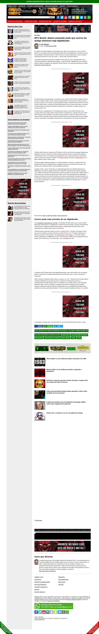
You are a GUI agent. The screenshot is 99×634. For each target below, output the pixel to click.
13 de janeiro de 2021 (50, 46)
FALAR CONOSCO (72, 6)
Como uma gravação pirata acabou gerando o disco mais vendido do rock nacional (66, 392)
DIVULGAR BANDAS (51, 6)
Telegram (74, 334)
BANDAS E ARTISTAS (75, 21)
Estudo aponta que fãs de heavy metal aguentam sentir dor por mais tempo (17, 123)
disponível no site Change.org (42, 65)
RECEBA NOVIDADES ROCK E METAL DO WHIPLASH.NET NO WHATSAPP (50, 1)
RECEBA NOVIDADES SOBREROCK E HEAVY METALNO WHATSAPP (5, 628)
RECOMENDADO (63, 579)
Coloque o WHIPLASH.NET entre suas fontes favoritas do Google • (69, 330)
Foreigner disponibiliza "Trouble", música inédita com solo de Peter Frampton (18, 127)
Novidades (37, 35)
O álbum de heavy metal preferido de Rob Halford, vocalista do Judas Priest (20, 60)
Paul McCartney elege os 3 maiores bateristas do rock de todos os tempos (21, 100)
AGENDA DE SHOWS (31, 21)
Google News (64, 338)
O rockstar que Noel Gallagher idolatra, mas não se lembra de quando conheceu (18, 134)
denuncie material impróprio (73, 599)
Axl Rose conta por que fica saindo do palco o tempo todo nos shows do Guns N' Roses (67, 381)
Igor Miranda (45, 44)
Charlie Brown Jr (79, 157)
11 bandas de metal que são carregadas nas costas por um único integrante (21, 42)
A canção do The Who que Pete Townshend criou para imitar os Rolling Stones (22, 112)
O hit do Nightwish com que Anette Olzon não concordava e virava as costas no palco (19, 170)
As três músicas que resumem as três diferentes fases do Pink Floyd (22, 77)
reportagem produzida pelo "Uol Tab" (47, 223)
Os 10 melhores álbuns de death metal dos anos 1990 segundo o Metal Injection (22, 48)
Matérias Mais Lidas (15, 26)
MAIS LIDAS (61, 582)
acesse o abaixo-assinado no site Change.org (54, 215)
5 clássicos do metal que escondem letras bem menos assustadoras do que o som (19, 159)
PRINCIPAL (61, 577)
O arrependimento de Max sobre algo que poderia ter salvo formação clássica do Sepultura (22, 207)
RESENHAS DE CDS (45, 21)
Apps (79, 338)
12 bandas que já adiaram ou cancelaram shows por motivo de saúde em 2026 (18, 152)
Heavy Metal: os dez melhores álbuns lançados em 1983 (66, 358)
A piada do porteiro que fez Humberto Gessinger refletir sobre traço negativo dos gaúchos (66, 403)
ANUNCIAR (22, 6)
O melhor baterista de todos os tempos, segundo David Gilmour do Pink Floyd (22, 31)
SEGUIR (62, 6)
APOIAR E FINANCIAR (40, 587)
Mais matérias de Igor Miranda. (47, 571)
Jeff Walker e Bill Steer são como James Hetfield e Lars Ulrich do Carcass (17, 173)
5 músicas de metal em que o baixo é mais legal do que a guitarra (21, 66)
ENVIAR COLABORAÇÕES (35, 6)
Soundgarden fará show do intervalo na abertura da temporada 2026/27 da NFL (21, 106)
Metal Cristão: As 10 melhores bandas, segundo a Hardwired (64, 370)
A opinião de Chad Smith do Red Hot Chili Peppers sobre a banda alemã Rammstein (22, 219)
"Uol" (84, 322)
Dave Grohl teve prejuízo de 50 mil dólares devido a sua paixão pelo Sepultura (22, 213)
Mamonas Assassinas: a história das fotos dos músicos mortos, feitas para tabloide (22, 95)
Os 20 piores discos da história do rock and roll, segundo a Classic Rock (22, 37)
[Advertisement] (47, 136)
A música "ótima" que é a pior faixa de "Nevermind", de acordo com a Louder (17, 163)
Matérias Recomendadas (17, 203)
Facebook (83, 334)
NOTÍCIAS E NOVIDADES (15, 21)
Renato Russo (61, 234)
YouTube (55, 338)
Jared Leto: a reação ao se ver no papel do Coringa (64, 413)
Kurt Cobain (69, 234)
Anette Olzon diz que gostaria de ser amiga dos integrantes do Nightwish (18, 141)
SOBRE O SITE (12, 6)
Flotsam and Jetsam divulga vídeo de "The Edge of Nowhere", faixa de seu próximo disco (19, 145)
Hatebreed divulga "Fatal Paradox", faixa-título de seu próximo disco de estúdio (19, 137)
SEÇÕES (60, 21)
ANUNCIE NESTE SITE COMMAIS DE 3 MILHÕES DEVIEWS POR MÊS (93, 628)
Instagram (39, 338)
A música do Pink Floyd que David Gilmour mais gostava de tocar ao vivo (22, 54)
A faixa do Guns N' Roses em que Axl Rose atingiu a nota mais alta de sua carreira (22, 71)
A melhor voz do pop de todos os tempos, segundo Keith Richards (22, 82)
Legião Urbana (64, 157)
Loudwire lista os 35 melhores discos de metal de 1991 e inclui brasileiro (22, 89)
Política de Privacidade (53, 601)
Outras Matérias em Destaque (19, 119)
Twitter (47, 338)
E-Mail (73, 338)
